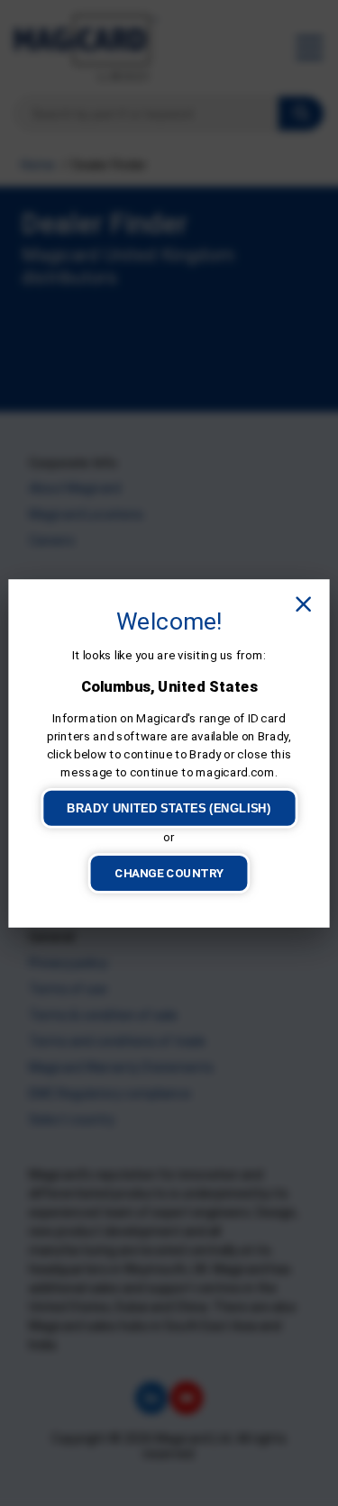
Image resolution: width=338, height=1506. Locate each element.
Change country (169, 872)
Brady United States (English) (168, 807)
